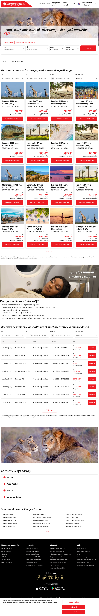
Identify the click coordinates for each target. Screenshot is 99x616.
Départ (52, 47)
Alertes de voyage (82, 557)
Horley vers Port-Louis (73, 526)
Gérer (48, 4)
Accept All (74, 612)
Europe (10, 490)
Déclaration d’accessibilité (57, 568)
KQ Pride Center (5, 557)
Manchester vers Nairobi (41, 523)
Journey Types (79, 74)
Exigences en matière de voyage (86, 559)
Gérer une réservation (32, 548)
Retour (68, 47)
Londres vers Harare (72, 517)
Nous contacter (81, 548)
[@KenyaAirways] (44, 577)
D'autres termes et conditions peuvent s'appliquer (24, 258)
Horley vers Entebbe (72, 523)
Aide (74, 4)
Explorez (42, 4)
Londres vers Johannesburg (42, 517)
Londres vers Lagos (8, 526)
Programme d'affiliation (33, 554)
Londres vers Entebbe (8, 517)
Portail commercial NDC (33, 557)
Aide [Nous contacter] (83, 551)
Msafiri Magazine (6, 562)
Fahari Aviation (5, 559)
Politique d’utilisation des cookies (59, 559)
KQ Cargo (4, 554)
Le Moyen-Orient (14, 497)
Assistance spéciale (31, 562)
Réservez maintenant (12, 119)
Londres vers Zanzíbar (8, 520)
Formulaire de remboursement (86, 565)
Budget (52, 74)
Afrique (10, 477)
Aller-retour (8, 42)
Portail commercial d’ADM (33, 559)
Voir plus (49, 532)
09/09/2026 (70, 49)
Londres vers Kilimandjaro (75, 520)
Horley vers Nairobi (39, 514)
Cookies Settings (73, 602)
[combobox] (13, 49)
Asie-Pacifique (13, 484)
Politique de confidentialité (57, 548)
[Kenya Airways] (39, 577)
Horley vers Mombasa (40, 520)
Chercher (88, 48)
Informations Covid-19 (83, 562)
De (5, 47)
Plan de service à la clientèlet (58, 562)
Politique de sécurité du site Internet (60, 554)
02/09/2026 (54, 49)
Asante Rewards (65, 4)
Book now (91, 348)
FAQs (78, 554)
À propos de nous (56, 4)
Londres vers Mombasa (74, 514)
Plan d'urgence (54, 565)
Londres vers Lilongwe (9, 523)
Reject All (74, 607)
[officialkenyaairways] (50, 577)
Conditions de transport (57, 551)
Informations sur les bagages (34, 565)
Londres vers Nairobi (8, 514)
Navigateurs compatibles (57, 557)
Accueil (3, 61)
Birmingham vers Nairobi (41, 526)
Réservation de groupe (32, 551)
